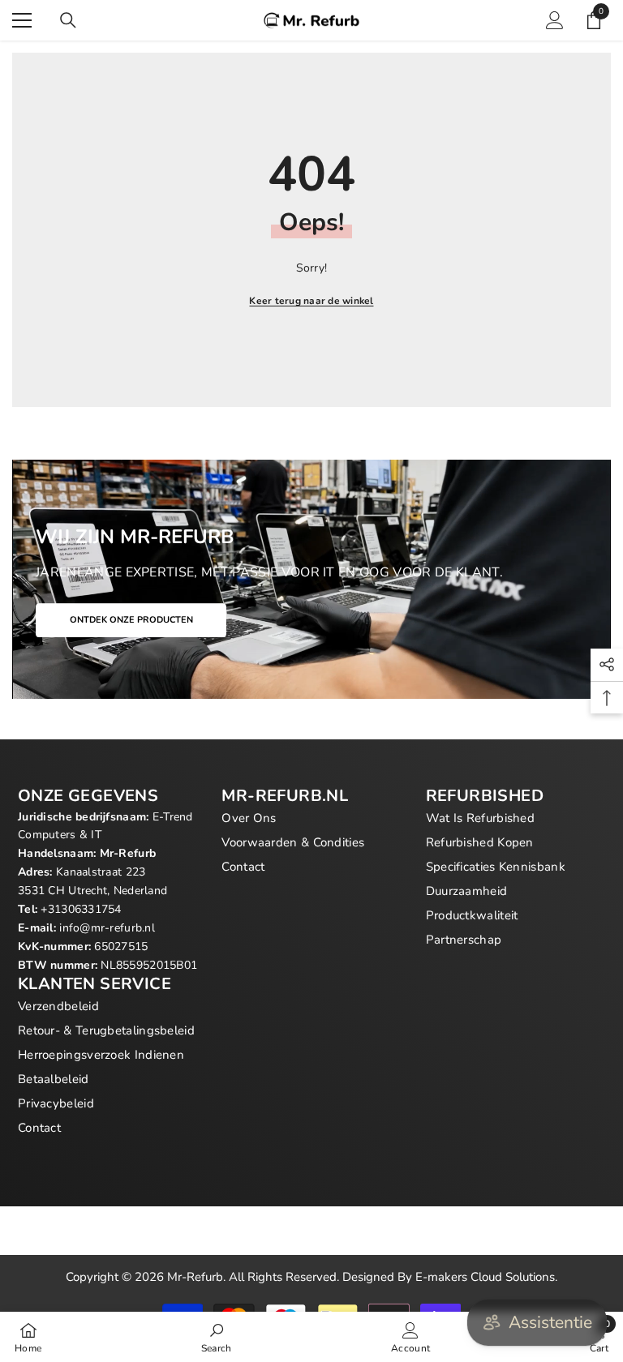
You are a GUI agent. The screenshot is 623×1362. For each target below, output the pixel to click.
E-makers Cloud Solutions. (486, 1277)
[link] (217, 1337)
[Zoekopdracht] (68, 20)
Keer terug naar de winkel (311, 300)
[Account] (555, 20)
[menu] (22, 20)
